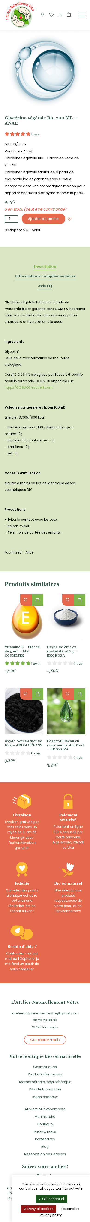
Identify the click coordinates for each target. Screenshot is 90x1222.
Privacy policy (51, 1215)
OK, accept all (53, 1199)
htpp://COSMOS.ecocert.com (29, 387)
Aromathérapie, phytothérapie (45, 1081)
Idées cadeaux (45, 1096)
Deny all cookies (40, 1208)
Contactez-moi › (45, 1039)
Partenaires (45, 1139)
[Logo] (21, 27)
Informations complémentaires (45, 276)
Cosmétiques (45, 1066)
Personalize (70, 1208)
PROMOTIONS (45, 1131)
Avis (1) (45, 286)
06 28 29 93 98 (45, 1020)
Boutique (45, 1123)
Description (45, 266)
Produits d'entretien (45, 1074)
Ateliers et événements (45, 1108)
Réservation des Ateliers (45, 1154)
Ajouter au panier (43, 218)
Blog (45, 1146)
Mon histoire (45, 1116)
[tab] (45, 266)
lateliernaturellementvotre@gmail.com (45, 1013)
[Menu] (81, 14)
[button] (70, 219)
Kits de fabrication (45, 1089)
